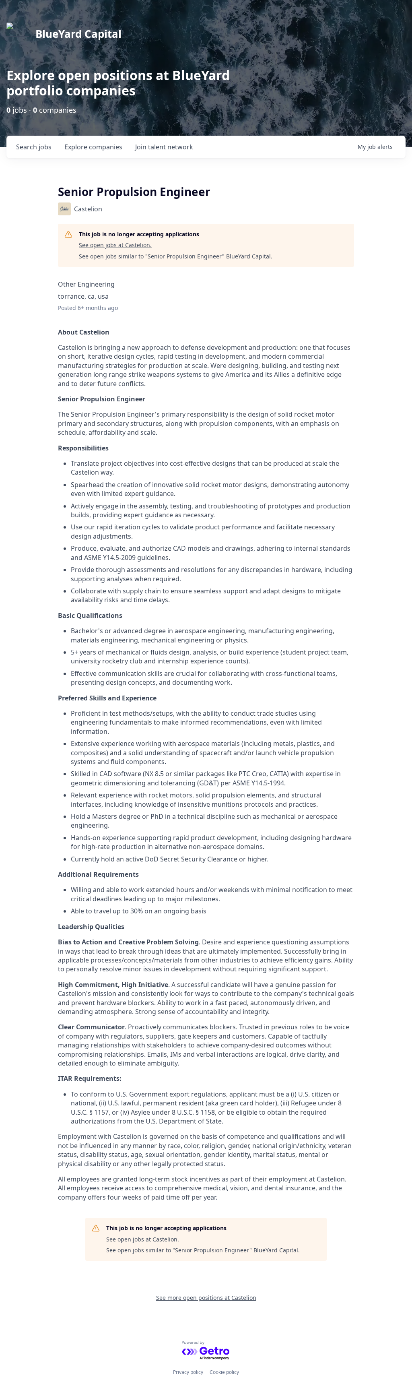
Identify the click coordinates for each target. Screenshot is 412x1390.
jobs (34, 147)
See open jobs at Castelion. (115, 245)
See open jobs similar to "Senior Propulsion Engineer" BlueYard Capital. (175, 256)
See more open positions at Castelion (206, 1297)
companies (93, 147)
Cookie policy (224, 1372)
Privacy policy (188, 1372)
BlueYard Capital (78, 34)
